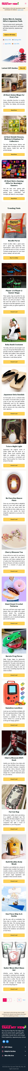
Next (24, 1000)
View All (22, 68)
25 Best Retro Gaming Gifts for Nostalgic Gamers (14, 183)
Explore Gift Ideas (10, 35)
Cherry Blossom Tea (14, 552)
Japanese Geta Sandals (14, 394)
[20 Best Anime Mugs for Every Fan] (14, 83)
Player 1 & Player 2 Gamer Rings (14, 292)
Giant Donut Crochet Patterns (14, 605)
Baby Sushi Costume (14, 345)
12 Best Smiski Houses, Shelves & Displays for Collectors (14, 139)
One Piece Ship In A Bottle (14, 915)
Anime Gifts (8, 40)
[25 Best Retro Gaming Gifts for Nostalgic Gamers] (14, 169)
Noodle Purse (14, 241)
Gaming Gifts (17, 40)
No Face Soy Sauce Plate (14, 499)
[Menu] (25, 3)
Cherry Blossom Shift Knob (14, 759)
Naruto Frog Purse (14, 656)
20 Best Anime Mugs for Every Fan (14, 96)
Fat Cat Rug (14, 812)
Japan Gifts (8, 44)
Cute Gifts (16, 44)
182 (19, 1000)
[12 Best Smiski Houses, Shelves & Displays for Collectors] (14, 125)
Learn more (20, 10)
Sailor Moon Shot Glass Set (14, 969)
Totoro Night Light (14, 446)
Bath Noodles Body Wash (14, 863)
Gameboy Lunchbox (14, 708)
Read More (15, 110)
